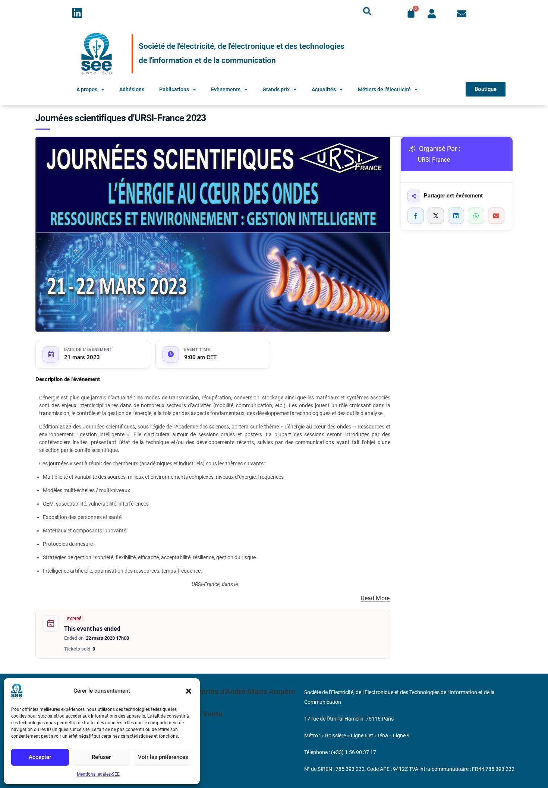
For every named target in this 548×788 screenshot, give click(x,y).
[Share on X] (436, 216)
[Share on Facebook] (415, 216)
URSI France (434, 159)
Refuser (101, 757)
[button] (188, 691)
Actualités (324, 89)
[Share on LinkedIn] (456, 216)
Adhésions (131, 89)
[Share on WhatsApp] (476, 216)
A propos (86, 89)
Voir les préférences (163, 757)
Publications (174, 89)
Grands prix (276, 89)
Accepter (40, 757)
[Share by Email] (496, 216)
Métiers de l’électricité (384, 89)
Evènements (225, 89)
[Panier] (411, 13)
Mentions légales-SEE (98, 774)
